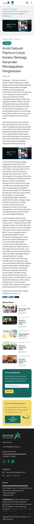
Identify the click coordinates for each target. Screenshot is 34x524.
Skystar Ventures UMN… (22, 322)
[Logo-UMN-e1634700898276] (12, 3)
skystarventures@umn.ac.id (19, 509)
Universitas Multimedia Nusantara (14, 454)
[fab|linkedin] (12, 461)
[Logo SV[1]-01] (6, 2)
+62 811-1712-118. (9, 511)
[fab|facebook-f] (8, 461)
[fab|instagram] (3, 461)
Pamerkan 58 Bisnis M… (24, 309)
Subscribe (9, 391)
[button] (27, 3)
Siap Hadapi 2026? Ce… (23, 335)
